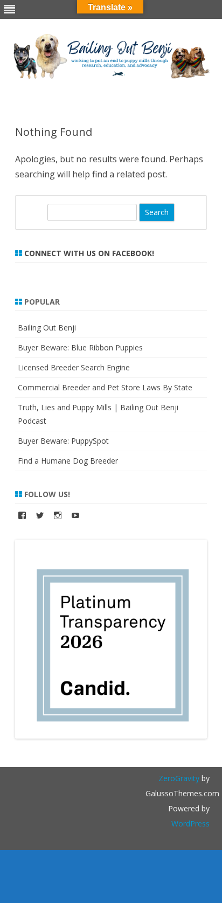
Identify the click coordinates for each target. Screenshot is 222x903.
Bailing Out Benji (47, 327)
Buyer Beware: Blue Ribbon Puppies (80, 347)
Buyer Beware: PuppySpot (63, 441)
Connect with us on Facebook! (89, 253)
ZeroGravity (178, 778)
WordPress (190, 823)
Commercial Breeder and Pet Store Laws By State (105, 387)
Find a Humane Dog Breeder (68, 461)
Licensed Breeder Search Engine (74, 367)
